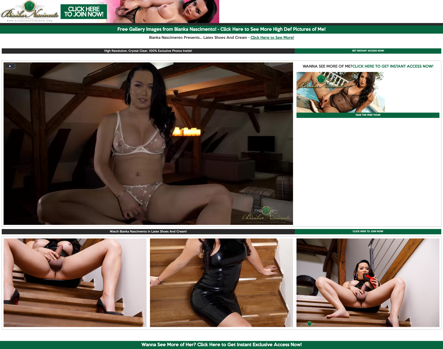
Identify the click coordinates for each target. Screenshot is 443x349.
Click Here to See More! (272, 37)
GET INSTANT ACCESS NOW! (368, 51)
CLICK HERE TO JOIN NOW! (368, 232)
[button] (10, 66)
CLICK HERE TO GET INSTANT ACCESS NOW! (392, 66)
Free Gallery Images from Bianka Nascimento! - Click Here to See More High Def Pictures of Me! (221, 29)
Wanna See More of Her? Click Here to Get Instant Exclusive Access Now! (221, 345)
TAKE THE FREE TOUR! (367, 115)
